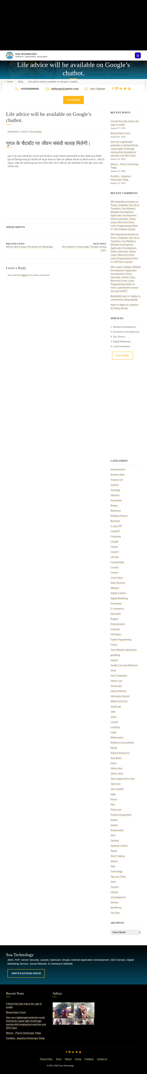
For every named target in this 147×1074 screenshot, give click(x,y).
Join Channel (97, 88)
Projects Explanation (121, 815)
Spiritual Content (119, 845)
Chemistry (116, 536)
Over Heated (117, 789)
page (113, 794)
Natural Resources (120, 753)
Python (114, 820)
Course (114, 572)
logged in (25, 275)
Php (113, 804)
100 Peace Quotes (123, 262)
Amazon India (118, 474)
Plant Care (116, 809)
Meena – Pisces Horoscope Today (23, 1033)
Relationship (117, 830)
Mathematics (117, 737)
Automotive (116, 500)
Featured (73, 100)
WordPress (116, 907)
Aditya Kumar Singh (26, 973)
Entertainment (118, 624)
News (113, 763)
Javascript (116, 706)
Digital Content (118, 593)
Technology (36, 131)
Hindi (113, 670)
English (114, 619)
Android (115, 485)
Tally (113, 866)
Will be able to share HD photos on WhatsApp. (29, 247)
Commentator (117, 562)
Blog (20, 81)
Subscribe (122, 355)
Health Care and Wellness (124, 665)
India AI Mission (119, 691)
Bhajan (114, 505)
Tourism (115, 887)
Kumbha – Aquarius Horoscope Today (25, 1038)
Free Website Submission (124, 650)
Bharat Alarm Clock (120, 133)
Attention (115, 495)
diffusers (115, 588)
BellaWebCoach (119, 296)
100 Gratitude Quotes (124, 229)
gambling (115, 655)
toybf (113, 305)
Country (115, 567)
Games (114, 660)
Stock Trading (118, 856)
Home (10, 81)
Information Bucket (120, 696)
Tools (113, 882)
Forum (114, 644)
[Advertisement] (73, 30)
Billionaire (116, 510)
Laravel (114, 722)
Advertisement (118, 469)
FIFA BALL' (116, 634)
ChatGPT (115, 531)
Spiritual (115, 840)
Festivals (115, 629)
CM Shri (115, 557)
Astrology (115, 490)
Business (115, 521)
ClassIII (114, 541)
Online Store (117, 773)
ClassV (114, 547)
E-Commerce (117, 608)
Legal (113, 732)
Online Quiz (117, 768)
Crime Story (117, 577)
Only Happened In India (123, 778)
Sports (114, 851)
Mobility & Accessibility (122, 742)
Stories (114, 861)
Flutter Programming (121, 639)
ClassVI (115, 552)
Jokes (114, 717)
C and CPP (116, 526)
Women (114, 902)
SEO (113, 835)
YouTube (115, 912)
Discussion (116, 603)
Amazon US (117, 480)
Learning (115, 727)
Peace (114, 799)
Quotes (114, 825)
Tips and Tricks (118, 876)
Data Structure (118, 583)
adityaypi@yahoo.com (65, 88)
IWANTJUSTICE (119, 701)
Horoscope (116, 686)
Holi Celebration (119, 675)
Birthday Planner (119, 516)
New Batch (116, 758)
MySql (114, 748)
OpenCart (115, 784)
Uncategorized (118, 897)
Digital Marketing (119, 598)
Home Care (116, 681)
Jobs (113, 711)
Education (116, 614)
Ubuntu (114, 892)
